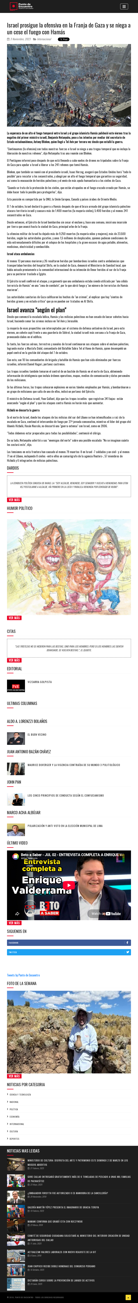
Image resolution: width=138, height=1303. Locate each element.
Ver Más (14, 500)
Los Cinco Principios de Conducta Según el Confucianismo (66, 795)
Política (14, 1109)
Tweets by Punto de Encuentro (23, 975)
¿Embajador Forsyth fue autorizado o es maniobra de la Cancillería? (68, 1193)
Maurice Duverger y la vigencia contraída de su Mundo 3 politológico (74, 765)
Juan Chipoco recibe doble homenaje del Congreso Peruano (61, 1266)
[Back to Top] (128, 1297)
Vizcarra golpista (40, 682)
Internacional (43, 39)
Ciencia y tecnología (20, 1094)
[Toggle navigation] (124, 6)
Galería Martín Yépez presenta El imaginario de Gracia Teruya (63, 1207)
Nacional (14, 1102)
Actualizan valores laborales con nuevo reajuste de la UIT (62, 1252)
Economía (14, 1116)
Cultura (14, 1131)
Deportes (14, 1138)
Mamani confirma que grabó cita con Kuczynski (55, 1221)
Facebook (14, 942)
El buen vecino (37, 734)
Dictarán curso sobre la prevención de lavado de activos (61, 1280)
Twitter (13, 952)
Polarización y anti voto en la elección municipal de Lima (65, 826)
